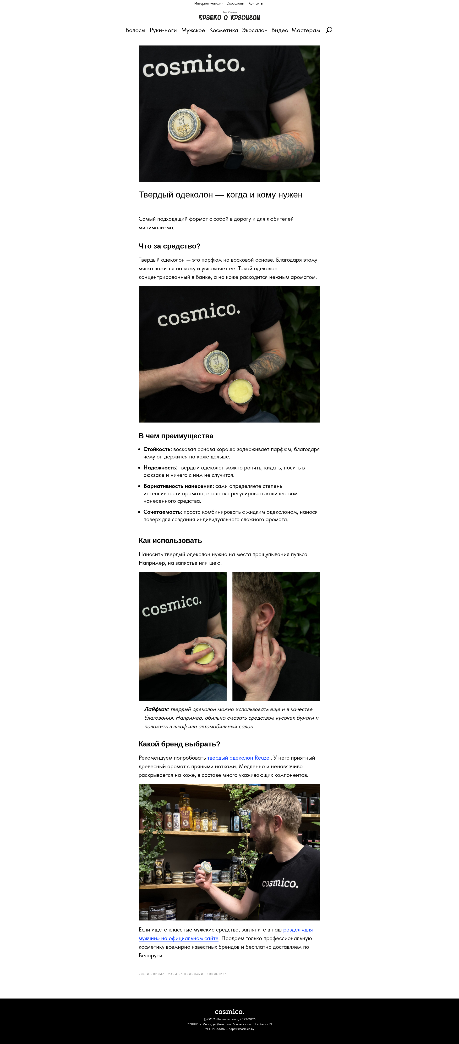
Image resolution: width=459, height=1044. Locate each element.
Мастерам (305, 30)
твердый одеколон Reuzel (239, 757)
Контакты (255, 3)
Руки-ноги (163, 30)
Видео (279, 30)
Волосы (135, 30)
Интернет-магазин (209, 3)
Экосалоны (235, 3)
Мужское (193, 30)
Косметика (223, 30)
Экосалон (255, 30)
